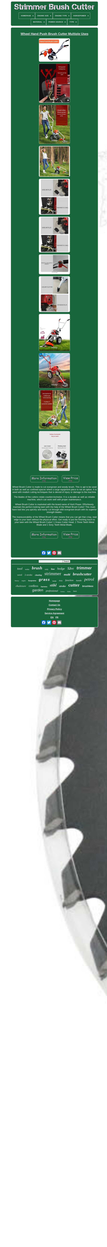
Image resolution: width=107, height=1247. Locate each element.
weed (19, 575)
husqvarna (32, 581)
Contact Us (54, 605)
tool (19, 568)
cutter (74, 585)
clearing (38, 575)
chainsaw (21, 586)
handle (79, 580)
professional (52, 590)
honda (54, 581)
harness (44, 587)
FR (56, 617)
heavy (17, 581)
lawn (75, 591)
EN (52, 617)
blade (69, 591)
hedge (61, 568)
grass (44, 579)
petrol (89, 579)
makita (27, 569)
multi (67, 574)
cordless (33, 585)
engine (24, 581)
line (53, 569)
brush (37, 568)
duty (61, 581)
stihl (53, 585)
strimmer (52, 573)
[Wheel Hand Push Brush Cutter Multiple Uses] (54, 50)
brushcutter (82, 574)
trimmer (84, 568)
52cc (70, 568)
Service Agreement (54, 613)
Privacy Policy (54, 609)
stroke (62, 586)
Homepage (54, 601)
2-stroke (28, 575)
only (46, 569)
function (69, 580)
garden (37, 590)
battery (63, 591)
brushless (87, 586)
